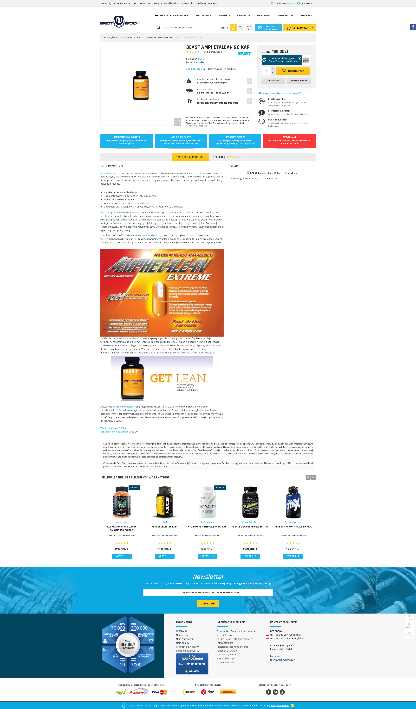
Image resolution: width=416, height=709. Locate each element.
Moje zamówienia (185, 639)
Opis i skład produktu (190, 157)
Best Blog (264, 15)
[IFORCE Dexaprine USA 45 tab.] (250, 501)
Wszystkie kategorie (174, 15)
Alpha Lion (121, 522)
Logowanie (182, 631)
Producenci (203, 15)
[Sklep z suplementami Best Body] (120, 22)
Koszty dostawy (225, 635)
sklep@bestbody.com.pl (180, 3)
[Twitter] (275, 692)
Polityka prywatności (227, 654)
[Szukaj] (158, 27)
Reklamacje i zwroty (227, 650)
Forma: (189, 62)
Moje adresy (182, 643)
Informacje (285, 15)
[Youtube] (282, 692)
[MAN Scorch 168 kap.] (164, 501)
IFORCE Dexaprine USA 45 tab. (250, 526)
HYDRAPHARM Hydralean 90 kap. (207, 526)
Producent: (191, 59)
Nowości (224, 15)
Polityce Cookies (280, 705)
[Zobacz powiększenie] (177, 122)
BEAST (202, 59)
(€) (241, 27)
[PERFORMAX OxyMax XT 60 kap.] (293, 501)
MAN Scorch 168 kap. (164, 526)
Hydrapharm (207, 522)
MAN (164, 522)
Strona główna (111, 37)
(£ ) (249, 27)
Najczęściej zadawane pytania (232, 646)
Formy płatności (225, 643)
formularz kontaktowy (187, 143)
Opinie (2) (219, 157)
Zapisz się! (208, 603)
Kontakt (306, 15)
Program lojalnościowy (187, 646)
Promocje (243, 15)
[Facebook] (268, 692)
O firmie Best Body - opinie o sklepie (236, 631)
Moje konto (182, 635)
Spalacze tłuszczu (132, 37)
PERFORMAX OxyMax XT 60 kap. (293, 526)
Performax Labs (293, 522)
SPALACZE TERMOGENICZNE (159, 37)
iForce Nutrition (250, 522)
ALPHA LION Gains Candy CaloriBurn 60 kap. (121, 528)
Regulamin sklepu (226, 658)
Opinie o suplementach (188, 650)
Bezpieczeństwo (225, 662)
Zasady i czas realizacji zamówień (234, 639)
